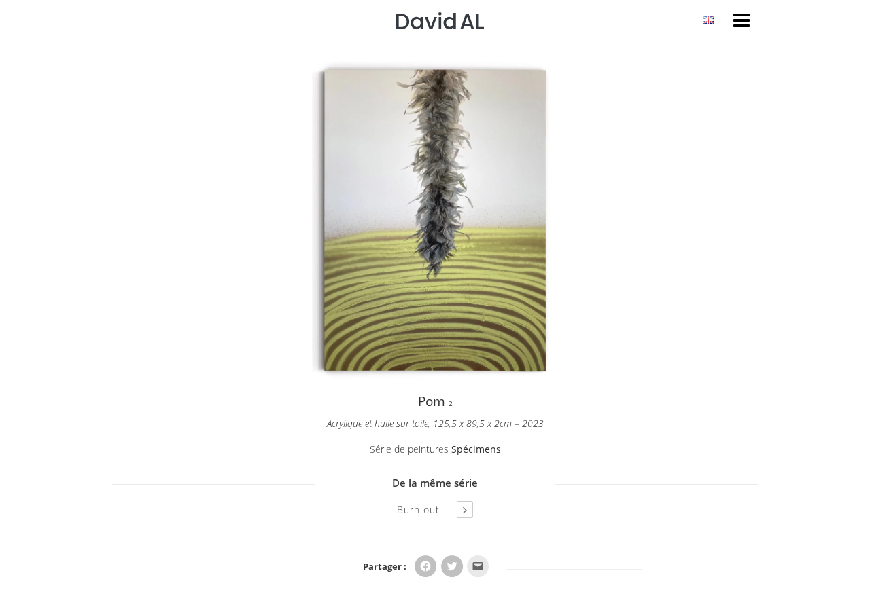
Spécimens (476, 449)
